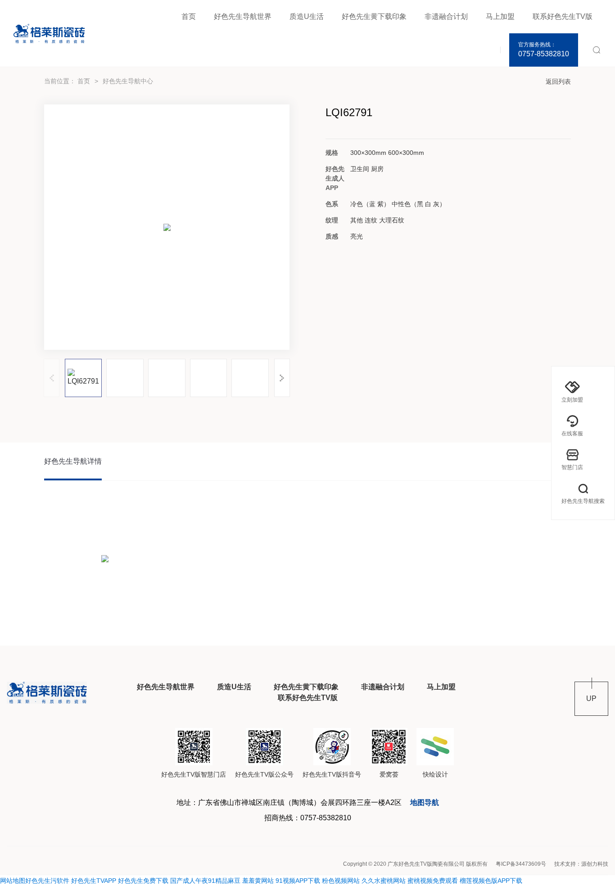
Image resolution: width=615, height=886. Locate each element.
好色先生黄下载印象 (374, 16)
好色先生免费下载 (143, 880)
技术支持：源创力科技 (581, 864)
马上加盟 (500, 16)
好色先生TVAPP (93, 880)
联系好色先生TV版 (562, 16)
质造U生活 (306, 16)
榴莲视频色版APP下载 (491, 880)
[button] (282, 378)
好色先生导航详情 (73, 461)
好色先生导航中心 (128, 81)
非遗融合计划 (446, 16)
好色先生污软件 (47, 880)
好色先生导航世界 (242, 16)
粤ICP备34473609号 (521, 864)
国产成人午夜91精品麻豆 (205, 880)
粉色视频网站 (341, 880)
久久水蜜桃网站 (384, 880)
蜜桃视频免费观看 (432, 880)
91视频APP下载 (298, 880)
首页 (188, 16)
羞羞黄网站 (258, 880)
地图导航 (424, 802)
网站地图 (12, 880)
